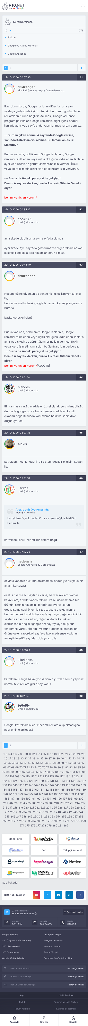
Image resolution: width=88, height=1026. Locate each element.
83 (71, 767)
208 (45, 803)
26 (5, 758)
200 (80, 798)
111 (32, 776)
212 (66, 803)
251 (41, 816)
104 (78, 771)
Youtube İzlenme (52, 946)
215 (82, 803)
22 (70, 754)
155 (10, 789)
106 (7, 776)
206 (34, 803)
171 (10, 794)
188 (17, 798)
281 (60, 825)
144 (36, 785)
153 (83, 785)
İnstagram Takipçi (52, 934)
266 (44, 821)
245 (7, 816)
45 (82, 758)
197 (65, 798)
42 (70, 758)
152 (78, 785)
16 (48, 754)
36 (46, 758)
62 (70, 763)
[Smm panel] (44, 873)
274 (22, 825)
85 (79, 767)
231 (7, 812)
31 (25, 758)
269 (61, 821)
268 (55, 821)
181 (61, 794)
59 (58, 763)
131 (52, 780)
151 (73, 785)
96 (40, 771)
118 (66, 776)
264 (33, 821)
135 (73, 780)
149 (62, 785)
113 (42, 776)
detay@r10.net (76, 984)
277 (38, 825)
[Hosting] (72, 839)
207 (39, 803)
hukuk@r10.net (76, 976)
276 (32, 825)
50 (22, 763)
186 (7, 798)
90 (16, 771)
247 (18, 816)
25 (83, 754)
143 (31, 785)
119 (71, 776)
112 (37, 776)
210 (56, 803)
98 (48, 771)
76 (43, 767)
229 (77, 807)
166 (67, 789)
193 (43, 798)
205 (28, 803)
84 (75, 767)
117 (61, 776)
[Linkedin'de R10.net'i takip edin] (69, 895)
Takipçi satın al (72, 850)
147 (52, 785)
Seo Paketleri (10, 882)
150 (68, 785)
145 (41, 785)
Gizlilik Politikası (66, 995)
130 (47, 780)
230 (82, 807)
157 (20, 789)
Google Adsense (10, 934)
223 (43, 807)
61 (66, 763)
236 (35, 812)
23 (74, 754)
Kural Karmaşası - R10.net (13, 6)
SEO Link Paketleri (11, 946)
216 (5, 807)
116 (57, 776)
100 (57, 771)
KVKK (22, 1002)
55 (42, 763)
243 (75, 812)
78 (51, 767)
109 (22, 776)
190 (28, 798)
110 (28, 776)
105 (83, 771)
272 (78, 821)
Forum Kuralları (22, 1008)
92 (24, 771)
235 (29, 812)
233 (18, 812)
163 (52, 789)
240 (58, 812)
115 (52, 776)
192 (38, 798)
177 (41, 794)
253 (52, 816)
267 (50, 821)
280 (54, 825)
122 (4, 780)
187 (12, 798)
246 (12, 816)
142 (25, 785)
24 (78, 754)
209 (51, 803)
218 (15, 807)
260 (10, 821)
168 (78, 789)
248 (24, 816)
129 (41, 780)
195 (54, 798)
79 (55, 767)
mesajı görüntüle (25, 512)
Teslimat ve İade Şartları (66, 1002)
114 (47, 776)
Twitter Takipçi (51, 952)
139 (10, 785)
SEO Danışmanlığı (10, 952)
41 (66, 758)
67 (8, 767)
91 (20, 771)
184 (77, 794)
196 (59, 798)
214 (77, 803)
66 (5, 767)
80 (59, 767)
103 (72, 771)
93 (28, 771)
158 (25, 789)
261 (16, 821)
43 (74, 758)
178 (46, 794)
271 (72, 821)
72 (28, 767)
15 (44, 754)
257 (75, 816)
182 (66, 794)
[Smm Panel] (15, 862)
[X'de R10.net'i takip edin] (47, 895)
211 (62, 803)
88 (8, 771)
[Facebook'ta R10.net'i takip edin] (80, 895)
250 (35, 816)
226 (60, 807)
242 (69, 812)
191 (33, 798)
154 (4, 789)
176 (36, 794)
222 (37, 807)
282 (65, 825)
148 (57, 785)
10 (26, 754)
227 (65, 807)
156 (15, 789)
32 (29, 758)
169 (83, 789)
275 (27, 825)
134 (67, 780)
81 (63, 767)
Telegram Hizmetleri (53, 940)
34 (37, 758)
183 (71, 794)
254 (58, 816)
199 (75, 798)
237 (41, 812)
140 (15, 785)
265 (38, 821)
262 (21, 821)
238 (46, 812)
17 (51, 754)
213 (72, 803)
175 (30, 794)
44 (78, 758)
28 (13, 758)
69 (17, 767)
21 (66, 754)
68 (13, 767)
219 (20, 807)
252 (46, 816)
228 (71, 807)
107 (12, 776)
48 (13, 763)
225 (54, 807)
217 (10, 807)
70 (21, 767)
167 (73, 789)
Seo (44, 850)
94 (32, 771)
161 (41, 789)
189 (22, 798)
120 (76, 776)
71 (24, 767)
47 (9, 763)
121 (81, 776)
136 (78, 780)
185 (82, 794)
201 (5, 803)
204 (22, 803)
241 (64, 812)
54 (37, 763)
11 (30, 754)
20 (62, 754)
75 (39, 767)
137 (83, 780)
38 (54, 758)
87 (4, 771)
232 (12, 812)
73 (32, 767)
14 (40, 754)
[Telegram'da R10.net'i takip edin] (58, 895)
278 (43, 825)
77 (47, 767)
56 (46, 763)
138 (4, 785)
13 (37, 754)
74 (36, 767)
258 (80, 816)
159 (31, 789)
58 (54, 763)
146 (47, 785)
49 (17, 763)
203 (16, 803)
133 (62, 780)
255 (63, 816)
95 (36, 771)
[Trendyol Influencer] (44, 839)
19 (59, 754)
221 (31, 807)
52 (29, 763)
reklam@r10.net (76, 968)
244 (80, 812)
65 (82, 763)
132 (57, 780)
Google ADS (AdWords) (13, 958)
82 (67, 767)
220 (26, 807)
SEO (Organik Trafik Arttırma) (16, 940)
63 (74, 763)
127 (31, 780)
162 (46, 789)
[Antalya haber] (15, 873)
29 (17, 758)
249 (29, 816)
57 (50, 763)
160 (36, 789)
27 (9, 758)
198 (70, 798)
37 (50, 758)
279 (49, 825)
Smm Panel (16, 838)
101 (62, 771)
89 (12, 771)
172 (15, 794)
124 (15, 780)
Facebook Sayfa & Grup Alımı (58, 958)
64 (78, 763)
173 (20, 794)
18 (55, 754)
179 (51, 794)
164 (57, 789)
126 (26, 780)
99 (52, 771)
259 (4, 821)
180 (56, 794)
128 (36, 780)
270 (67, 821)
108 (17, 776)
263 (27, 821)
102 (67, 771)
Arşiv (22, 995)
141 (20, 785)
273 (83, 821)
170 (5, 794)
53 (33, 763)
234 (24, 812)
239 (52, 812)
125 (20, 780)
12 (33, 754)
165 (62, 789)
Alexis (22, 444)
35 (42, 758)
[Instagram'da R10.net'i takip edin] (36, 895)
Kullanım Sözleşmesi (66, 1008)
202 (11, 803)
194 (49, 798)
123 (10, 780)
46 (5, 763)
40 (62, 758)
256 (69, 816)
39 (58, 758)
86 (83, 767)
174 (26, 794)
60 (62, 763)
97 (44, 771)
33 (33, 758)
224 (48, 807)
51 (25, 763)
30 (22, 758)
